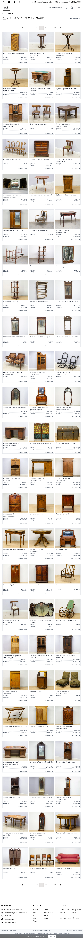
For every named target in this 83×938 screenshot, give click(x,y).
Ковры (46, 915)
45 (46, 28)
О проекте (13, 930)
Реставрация (64, 910)
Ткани (35, 921)
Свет (35, 912)
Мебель (36, 910)
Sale (34, 918)
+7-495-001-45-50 (55, 7)
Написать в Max (9, 919)
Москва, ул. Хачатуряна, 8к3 (13, 909)
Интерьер (47, 910)
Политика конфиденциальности (41, 930)
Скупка (73, 912)
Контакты (76, 918)
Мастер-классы (76, 910)
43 (37, 28)
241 (55, 28)
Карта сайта (4, 930)
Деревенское (48, 912)
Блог (61, 918)
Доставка (67, 918)
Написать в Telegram (10, 922)
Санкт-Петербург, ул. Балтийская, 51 (15, 913)
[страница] (22, 28)
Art (34, 915)
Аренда (62, 912)
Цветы (46, 918)
